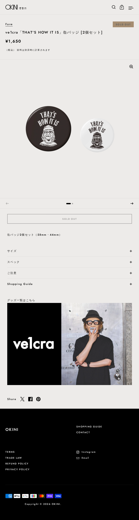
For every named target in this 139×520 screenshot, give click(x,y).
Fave (9, 24)
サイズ (12, 251)
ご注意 (12, 273)
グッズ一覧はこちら (21, 300)
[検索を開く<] (114, 7)
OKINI (56, 504)
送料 (19, 50)
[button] (132, 203)
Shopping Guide (20, 284)
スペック (13, 262)
